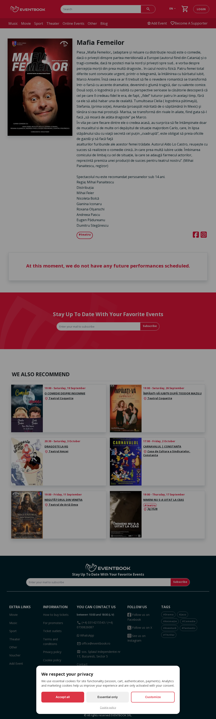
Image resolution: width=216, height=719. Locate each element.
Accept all (63, 697)
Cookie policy (108, 707)
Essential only (107, 697)
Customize (153, 697)
